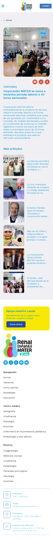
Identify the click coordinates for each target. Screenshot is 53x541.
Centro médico (11, 406)
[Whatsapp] (11, 362)
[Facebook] (21, 362)
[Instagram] (16, 362)
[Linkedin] (5, 362)
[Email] (6, 504)
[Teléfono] (6, 494)
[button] (35, 82)
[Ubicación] (6, 514)
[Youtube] (26, 362)
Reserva (7, 445)
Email (15, 503)
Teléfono (17, 494)
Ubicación (17, 513)
